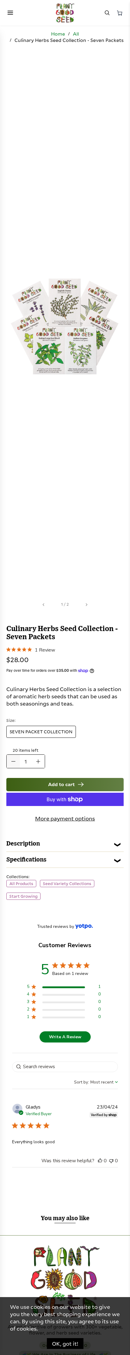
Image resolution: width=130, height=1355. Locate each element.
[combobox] (96, 1082)
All (76, 34)
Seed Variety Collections (67, 883)
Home (58, 34)
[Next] (86, 604)
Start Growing (23, 896)
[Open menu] (10, 13)
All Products (21, 883)
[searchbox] (65, 1066)
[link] (30, 649)
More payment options (65, 818)
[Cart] (120, 13)
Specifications (26, 860)
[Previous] (43, 604)
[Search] (107, 13)
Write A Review (65, 1037)
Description (23, 844)
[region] (64, 988)
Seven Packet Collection (41, 732)
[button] (100, 1160)
